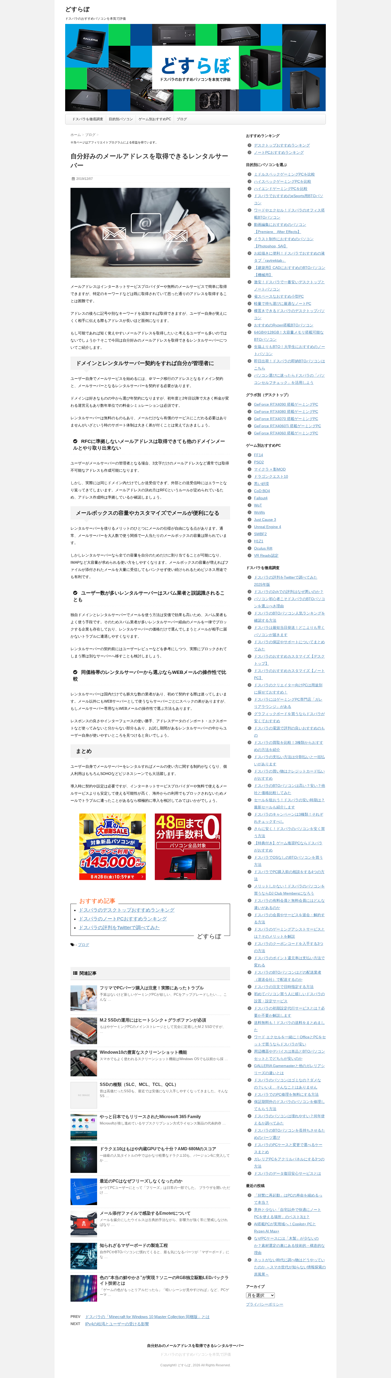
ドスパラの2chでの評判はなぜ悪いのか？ (288, 592)
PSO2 (259, 462)
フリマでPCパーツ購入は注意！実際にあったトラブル (152, 988)
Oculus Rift (263, 548)
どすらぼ (77, 9)
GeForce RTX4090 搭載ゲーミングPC (286, 404)
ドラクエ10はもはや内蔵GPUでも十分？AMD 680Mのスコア (158, 1149)
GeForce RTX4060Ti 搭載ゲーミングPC (287, 426)
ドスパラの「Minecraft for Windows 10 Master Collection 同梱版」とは (147, 1316)
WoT (258, 505)
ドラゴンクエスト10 (271, 476)
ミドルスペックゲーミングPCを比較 (284, 174)
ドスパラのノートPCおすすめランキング (123, 919)
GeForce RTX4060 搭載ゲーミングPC (286, 433)
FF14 (258, 455)
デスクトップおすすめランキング (282, 145)
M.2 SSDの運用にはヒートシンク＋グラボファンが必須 (153, 1020)
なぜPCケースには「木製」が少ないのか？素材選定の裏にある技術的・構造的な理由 (289, 1245)
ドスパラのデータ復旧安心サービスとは (287, 1173)
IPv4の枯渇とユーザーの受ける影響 (117, 1324)
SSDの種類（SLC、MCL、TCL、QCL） (139, 1084)
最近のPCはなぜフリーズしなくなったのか (141, 1181)
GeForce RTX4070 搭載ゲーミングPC (286, 419)
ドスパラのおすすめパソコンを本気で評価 (195, 1354)
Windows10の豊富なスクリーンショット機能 (143, 1052)
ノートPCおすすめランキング (279, 152)
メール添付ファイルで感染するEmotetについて (145, 1213)
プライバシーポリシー (264, 1304)
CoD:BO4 (262, 491)
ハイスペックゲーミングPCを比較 (282, 181)
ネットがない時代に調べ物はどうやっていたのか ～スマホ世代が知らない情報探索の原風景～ (290, 1267)
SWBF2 (260, 534)
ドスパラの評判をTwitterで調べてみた (119, 927)
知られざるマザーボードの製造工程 (134, 1245)
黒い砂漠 (261, 484)
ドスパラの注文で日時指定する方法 (284, 987)
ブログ (182, 119)
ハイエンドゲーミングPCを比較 (280, 188)
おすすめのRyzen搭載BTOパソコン (283, 325)
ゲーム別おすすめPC (155, 119)
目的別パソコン (121, 119)
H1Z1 (258, 541)
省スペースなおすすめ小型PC (279, 296)
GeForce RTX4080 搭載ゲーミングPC (286, 411)
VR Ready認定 (266, 555)
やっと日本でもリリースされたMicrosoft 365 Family (150, 1116)
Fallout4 (261, 498)
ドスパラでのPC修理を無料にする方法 (286, 1094)
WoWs (259, 512)
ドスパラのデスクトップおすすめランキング (126, 910)
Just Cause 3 (265, 519)
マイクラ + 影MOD (270, 469)
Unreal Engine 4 (267, 527)
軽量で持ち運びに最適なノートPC (282, 303)
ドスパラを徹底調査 (87, 119)
